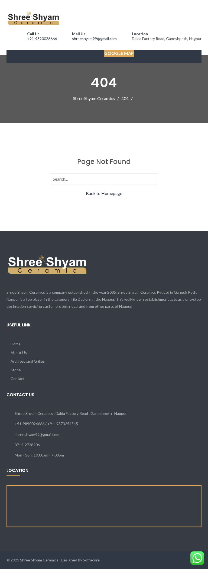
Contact (18, 378)
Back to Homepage (104, 193)
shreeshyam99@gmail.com (94, 38)
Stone (16, 370)
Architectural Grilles (28, 361)
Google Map (119, 53)
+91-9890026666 (42, 38)
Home (16, 344)
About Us (19, 352)
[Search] (153, 178)
